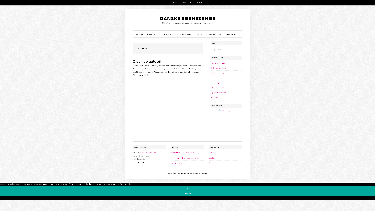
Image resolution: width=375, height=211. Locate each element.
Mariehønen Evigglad (218, 78)
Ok (188, 188)
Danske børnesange (187, 18)
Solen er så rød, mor (218, 63)
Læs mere (187, 193)
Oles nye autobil (147, 61)
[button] (240, 33)
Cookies (212, 158)
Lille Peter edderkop (218, 88)
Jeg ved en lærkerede (218, 92)
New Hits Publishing (148, 153)
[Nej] (187, 198)
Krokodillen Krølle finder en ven (183, 153)
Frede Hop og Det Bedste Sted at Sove (185, 158)
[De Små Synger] (226, 120)
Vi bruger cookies (201, 174)
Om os (211, 153)
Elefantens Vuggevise (218, 68)
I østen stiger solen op (218, 83)
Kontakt (212, 163)
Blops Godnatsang (217, 73)
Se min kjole (215, 97)
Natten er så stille (177, 163)
